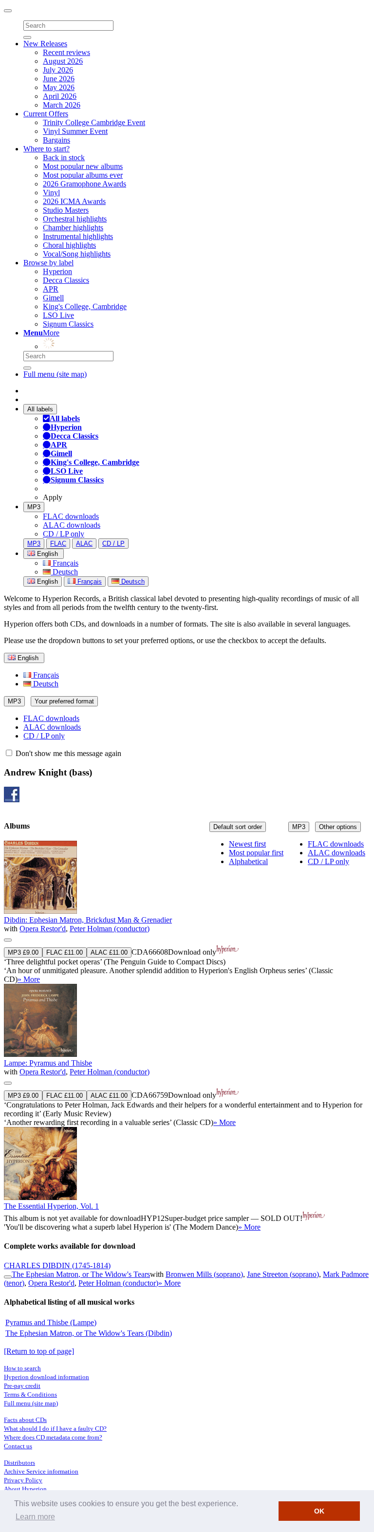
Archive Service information (41, 1471)
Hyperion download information (46, 1377)
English (46, 581)
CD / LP (113, 543)
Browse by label (48, 262)
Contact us (18, 1446)
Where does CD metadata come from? (53, 1437)
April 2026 (59, 96)
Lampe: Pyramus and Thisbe (48, 1063)
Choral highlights (69, 245)
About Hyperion (25, 1489)
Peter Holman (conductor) (110, 928)
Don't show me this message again (67, 753)
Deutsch (64, 572)
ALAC (84, 543)
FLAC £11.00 (64, 952)
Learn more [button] (35, 1517)
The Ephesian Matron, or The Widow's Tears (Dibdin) (88, 1333)
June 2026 (59, 78)
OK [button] (319, 1511)
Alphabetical (248, 861)
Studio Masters (66, 210)
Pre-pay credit (22, 1385)
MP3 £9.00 (23, 952)
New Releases (45, 43)
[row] (187, 912)
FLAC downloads (71, 516)
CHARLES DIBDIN (57, 1265)
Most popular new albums (83, 166)
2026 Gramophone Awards (84, 184)
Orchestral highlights (75, 219)
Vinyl (51, 192)
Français (64, 563)
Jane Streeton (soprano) (283, 1274)
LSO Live (58, 315)
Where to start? (46, 149)
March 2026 (61, 105)
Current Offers (45, 114)
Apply (52, 497)
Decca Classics (66, 280)
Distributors (19, 1462)
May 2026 (59, 87)
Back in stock (64, 157)
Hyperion (57, 271)
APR (50, 289)
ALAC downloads (71, 525)
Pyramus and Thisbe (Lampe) (50, 1322)
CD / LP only (63, 534)
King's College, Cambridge (85, 306)
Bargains (56, 140)
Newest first (247, 844)
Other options (338, 827)
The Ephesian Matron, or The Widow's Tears (81, 1274)
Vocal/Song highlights (77, 254)
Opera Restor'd (42, 928)
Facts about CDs (25, 1419)
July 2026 (58, 70)
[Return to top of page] (39, 1351)
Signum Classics (68, 324)
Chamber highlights (73, 227)
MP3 (33, 507)
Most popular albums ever (83, 175)
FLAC (58, 543)
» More (29, 979)
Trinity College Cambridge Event (94, 122)
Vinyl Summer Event (75, 131)
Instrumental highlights (78, 236)
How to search (22, 1368)
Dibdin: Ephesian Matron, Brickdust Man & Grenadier (88, 920)
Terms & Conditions (30, 1394)
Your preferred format (64, 701)
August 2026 (63, 61)
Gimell (53, 298)
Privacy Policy (23, 1480)
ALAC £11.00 (109, 952)
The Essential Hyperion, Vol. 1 (51, 1206)
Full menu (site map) (55, 374)
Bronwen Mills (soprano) (204, 1274)
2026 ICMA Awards (74, 201)
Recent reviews (66, 52)
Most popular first (256, 853)
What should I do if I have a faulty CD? (55, 1428)
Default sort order (237, 827)
